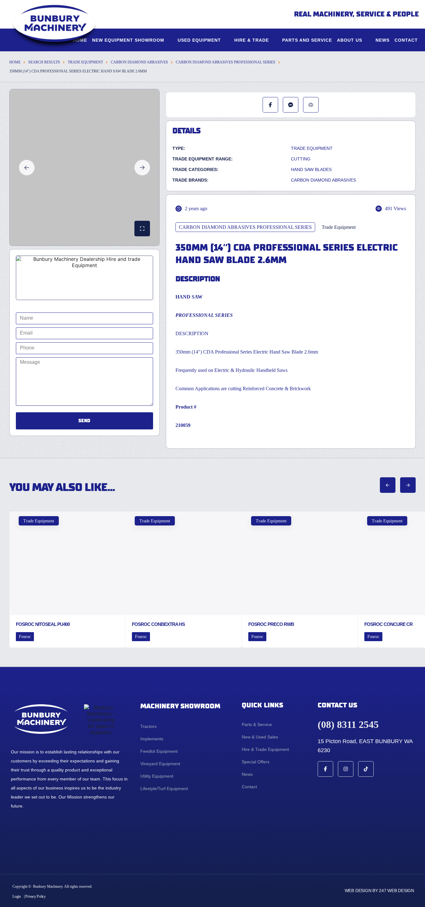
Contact (406, 40)
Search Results (44, 62)
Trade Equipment (85, 62)
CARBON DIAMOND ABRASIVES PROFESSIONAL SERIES (225, 62)
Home (15, 62)
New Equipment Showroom (128, 40)
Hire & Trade (251, 40)
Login (16, 896)
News (383, 40)
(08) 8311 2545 (348, 724)
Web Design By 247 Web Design (379, 890)
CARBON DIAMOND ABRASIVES (139, 62)
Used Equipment (199, 40)
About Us (349, 40)
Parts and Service (307, 40)
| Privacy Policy (35, 896)
